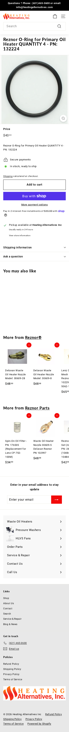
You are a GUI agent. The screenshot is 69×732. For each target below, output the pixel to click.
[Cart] (54, 16)
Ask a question (13, 256)
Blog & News (10, 624)
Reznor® (33, 337)
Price (6, 129)
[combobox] (34, 26)
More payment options (34, 204)
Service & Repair (12, 619)
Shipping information (17, 247)
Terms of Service (12, 679)
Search (7, 613)
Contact (7, 608)
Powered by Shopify (39, 723)
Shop (6, 598)
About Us (8, 603)
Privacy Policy (11, 674)
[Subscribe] (56, 499)
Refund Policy (11, 664)
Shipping (7, 176)
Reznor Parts (37, 408)
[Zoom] (63, 118)
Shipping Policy (12, 669)
